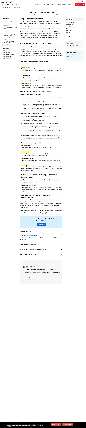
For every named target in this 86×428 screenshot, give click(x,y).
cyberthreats (57, 214)
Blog (7, 7)
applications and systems (31, 203)
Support (64, 4)
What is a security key (7, 56)
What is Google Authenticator (9, 54)
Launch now (70, 59)
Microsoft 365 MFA (70, 28)
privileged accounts (32, 214)
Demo (47, 4)
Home (4, 7)
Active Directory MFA (70, 22)
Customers (70, 4)
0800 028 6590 (58, 1)
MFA (10, 7)
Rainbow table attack (7, 50)
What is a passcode (7, 52)
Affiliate (75, 1)
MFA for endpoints (70, 24)
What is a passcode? (27, 280)
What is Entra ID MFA (7, 58)
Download (79, 4)
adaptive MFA (43, 200)
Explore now (41, 224)
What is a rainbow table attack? (29, 279)
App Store (53, 97)
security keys (53, 160)
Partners (71, 1)
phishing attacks (43, 187)
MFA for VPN (68, 30)
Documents (52, 4)
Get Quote (59, 4)
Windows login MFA (70, 26)
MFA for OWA (69, 32)
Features (43, 4)
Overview (37, 4)
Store (68, 1)
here (32, 425)
